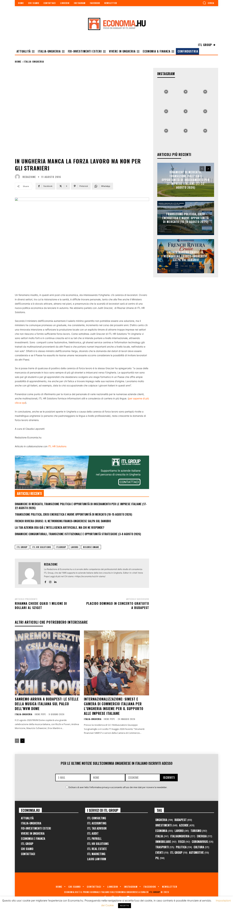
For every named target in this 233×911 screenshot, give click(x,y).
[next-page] (22, 741)
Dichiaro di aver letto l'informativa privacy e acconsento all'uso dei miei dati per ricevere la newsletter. (118, 787)
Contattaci (28, 854)
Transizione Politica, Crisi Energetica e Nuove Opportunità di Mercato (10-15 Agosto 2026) (73, 514)
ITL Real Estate (97, 849)
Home (18, 61)
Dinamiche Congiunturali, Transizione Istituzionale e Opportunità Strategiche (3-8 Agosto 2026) (78, 534)
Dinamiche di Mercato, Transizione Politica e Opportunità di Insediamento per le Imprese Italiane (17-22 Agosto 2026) (81, 506)
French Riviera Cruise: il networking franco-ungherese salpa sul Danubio (63, 521)
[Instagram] (50, 581)
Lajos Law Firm (96, 859)
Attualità (27, 818)
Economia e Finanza (33, 839)
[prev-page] (17, 741)
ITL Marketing (96, 854)
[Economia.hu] (116, 23)
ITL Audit (93, 833)
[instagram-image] (166, 91)
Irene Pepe (40, 714)
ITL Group (22, 547)
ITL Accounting (96, 823)
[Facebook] (45, 581)
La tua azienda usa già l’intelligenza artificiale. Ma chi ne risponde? (59, 527)
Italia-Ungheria (34, 61)
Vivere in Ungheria (33, 833)
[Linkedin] (55, 581)
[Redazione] (18, 176)
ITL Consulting (96, 818)
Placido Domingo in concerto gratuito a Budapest (117, 605)
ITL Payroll (94, 839)
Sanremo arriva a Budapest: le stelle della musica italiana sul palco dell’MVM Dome (47, 703)
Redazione (29, 177)
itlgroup (61, 547)
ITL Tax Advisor (97, 828)
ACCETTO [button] (124, 905)
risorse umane (91, 547)
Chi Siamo (27, 849)
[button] (208, 3)
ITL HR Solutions (57, 446)
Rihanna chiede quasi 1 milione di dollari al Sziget (41, 605)
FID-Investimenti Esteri (36, 828)
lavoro (74, 547)
